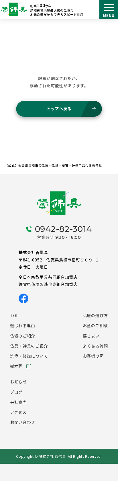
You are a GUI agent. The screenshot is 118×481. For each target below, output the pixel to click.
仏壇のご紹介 (22, 336)
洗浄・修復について (29, 356)
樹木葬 (16, 366)
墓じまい (91, 336)
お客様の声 (93, 356)
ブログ (16, 392)
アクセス (18, 412)
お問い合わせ (22, 422)
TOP (14, 315)
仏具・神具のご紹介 (29, 346)
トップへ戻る (59, 108)
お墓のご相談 (95, 325)
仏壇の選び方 (95, 315)
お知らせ (18, 382)
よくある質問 (95, 346)
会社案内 (18, 402)
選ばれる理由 (22, 325)
